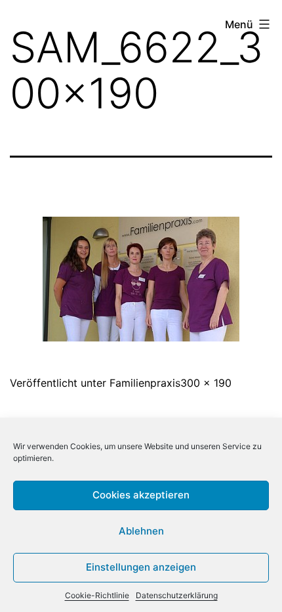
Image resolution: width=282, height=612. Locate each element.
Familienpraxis (145, 382)
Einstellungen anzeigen (141, 567)
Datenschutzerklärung (177, 595)
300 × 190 (206, 382)
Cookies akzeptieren (141, 495)
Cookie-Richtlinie (97, 595)
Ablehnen (141, 531)
